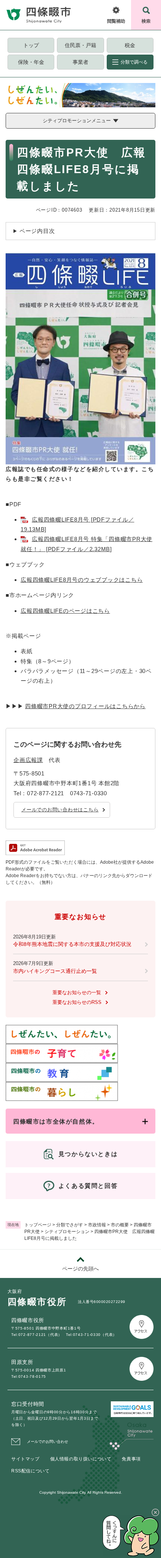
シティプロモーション (67, 1231)
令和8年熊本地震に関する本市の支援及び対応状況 (72, 944)
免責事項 (131, 1459)
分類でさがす (69, 1224)
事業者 (80, 62)
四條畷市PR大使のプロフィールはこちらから (85, 706)
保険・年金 (31, 62)
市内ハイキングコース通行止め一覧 (55, 971)
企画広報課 (28, 760)
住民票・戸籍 (80, 45)
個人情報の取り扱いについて (81, 1459)
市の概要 (120, 1224)
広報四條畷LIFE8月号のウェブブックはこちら (82, 580)
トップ (31, 45)
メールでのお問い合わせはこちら (59, 809)
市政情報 (97, 1224)
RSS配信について (30, 1471)
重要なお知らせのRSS (76, 1002)
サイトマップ (25, 1459)
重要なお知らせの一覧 (76, 992)
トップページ (37, 1224)
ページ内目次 (37, 231)
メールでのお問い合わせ (47, 1441)
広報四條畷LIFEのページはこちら (65, 611)
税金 (130, 45)
